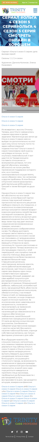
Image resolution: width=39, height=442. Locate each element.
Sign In (24, 2)
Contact (30, 436)
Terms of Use (10, 436)
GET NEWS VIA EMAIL (10, 2)
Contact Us (33, 2)
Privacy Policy (21, 436)
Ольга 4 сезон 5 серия (12, 117)
